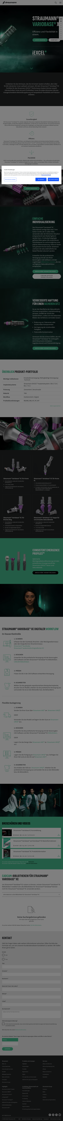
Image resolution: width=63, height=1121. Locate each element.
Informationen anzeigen (10, 179)
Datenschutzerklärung (46, 175)
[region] (31, 175)
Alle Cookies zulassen (53, 179)
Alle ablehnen (41, 179)
